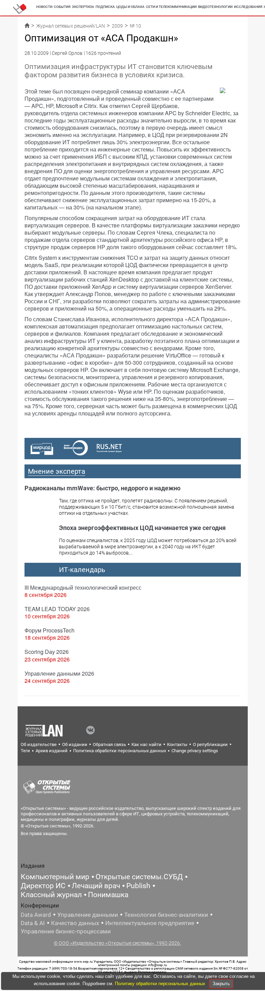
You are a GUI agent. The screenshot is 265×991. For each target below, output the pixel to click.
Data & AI (33, 923)
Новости (44, 7)
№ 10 (135, 26)
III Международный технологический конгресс (82, 587)
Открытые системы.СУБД (139, 877)
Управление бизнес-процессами (66, 931)
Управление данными (87, 914)
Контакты (177, 744)
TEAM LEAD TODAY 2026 (57, 609)
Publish (138, 886)
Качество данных (75, 923)
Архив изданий (52, 750)
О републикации (210, 744)
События (62, 7)
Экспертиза (83, 7)
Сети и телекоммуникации (171, 7)
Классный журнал (51, 895)
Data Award (36, 914)
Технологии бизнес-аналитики (166, 914)
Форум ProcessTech (49, 630)
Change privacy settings (194, 750)
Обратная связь (109, 744)
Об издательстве (39, 744)
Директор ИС (43, 886)
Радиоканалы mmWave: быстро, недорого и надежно (102, 488)
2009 (117, 26)
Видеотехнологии (215, 7)
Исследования (248, 7)
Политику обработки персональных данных (161, 983)
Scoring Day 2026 (46, 652)
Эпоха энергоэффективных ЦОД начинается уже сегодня (142, 527)
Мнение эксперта (56, 471)
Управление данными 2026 (59, 673)
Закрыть (221, 983)
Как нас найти (146, 744)
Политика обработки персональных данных (119, 750)
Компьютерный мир (55, 877)
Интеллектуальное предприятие (149, 923)
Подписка (105, 7)
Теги (25, 750)
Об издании (74, 744)
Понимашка (108, 895)
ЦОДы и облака (130, 7)
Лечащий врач (96, 886)
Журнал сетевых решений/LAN (70, 26)
